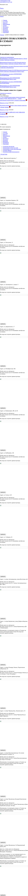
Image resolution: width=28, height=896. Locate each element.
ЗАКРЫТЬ (3, 197)
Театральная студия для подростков (12, 149)
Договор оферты (7, 150)
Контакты (5, 29)
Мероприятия (6, 24)
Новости (5, 23)
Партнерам (6, 32)
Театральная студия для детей (10, 147)
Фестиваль (5, 27)
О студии (5, 21)
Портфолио (6, 31)
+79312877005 (3, 154)
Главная (5, 20)
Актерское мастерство (8, 146)
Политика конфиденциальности (11, 151)
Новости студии (4, 103)
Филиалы (5, 28)
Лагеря (4, 25)
